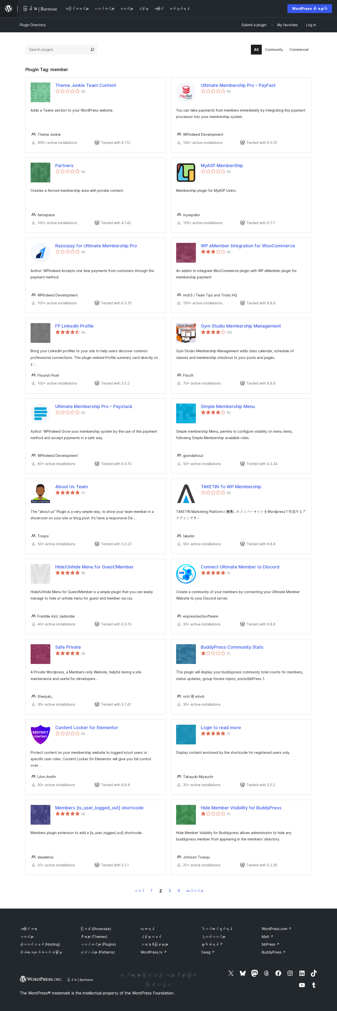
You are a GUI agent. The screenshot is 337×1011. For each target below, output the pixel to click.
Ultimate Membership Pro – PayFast (238, 85)
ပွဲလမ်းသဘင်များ (213, 936)
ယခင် (139, 891)
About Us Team (71, 486)
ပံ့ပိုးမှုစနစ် (151, 936)
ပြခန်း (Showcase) (95, 929)
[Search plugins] (92, 50)
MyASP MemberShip (222, 165)
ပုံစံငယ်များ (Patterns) (97, 952)
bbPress (271, 944)
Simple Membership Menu (228, 406)
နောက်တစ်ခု (194, 891)
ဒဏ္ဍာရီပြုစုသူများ (154, 944)
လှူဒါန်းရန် (212, 944)
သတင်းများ (27, 936)
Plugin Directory (33, 25)
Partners (64, 165)
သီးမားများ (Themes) (94, 936)
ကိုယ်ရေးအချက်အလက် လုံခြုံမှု (41, 952)
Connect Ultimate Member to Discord (240, 566)
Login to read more (221, 727)
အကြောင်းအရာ (28, 929)
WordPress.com (277, 929)
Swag (208, 952)
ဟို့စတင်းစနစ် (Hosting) (40, 944)
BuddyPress (274, 952)
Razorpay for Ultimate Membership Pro (96, 245)
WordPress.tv (154, 952)
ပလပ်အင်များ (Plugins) (98, 944)
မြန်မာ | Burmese (80, 980)
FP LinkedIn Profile (74, 326)
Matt (267, 936)
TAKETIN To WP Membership (231, 486)
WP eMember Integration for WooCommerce (248, 245)
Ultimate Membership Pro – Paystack (93, 406)
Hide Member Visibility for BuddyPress (241, 807)
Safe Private (68, 647)
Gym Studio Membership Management (241, 326)
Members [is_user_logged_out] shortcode (99, 807)
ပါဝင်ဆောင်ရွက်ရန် (216, 929)
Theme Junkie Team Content (85, 85)
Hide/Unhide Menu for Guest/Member (94, 566)
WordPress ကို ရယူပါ (309, 8)
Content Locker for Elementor (86, 727)
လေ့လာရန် (147, 929)
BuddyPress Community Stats (232, 647)
